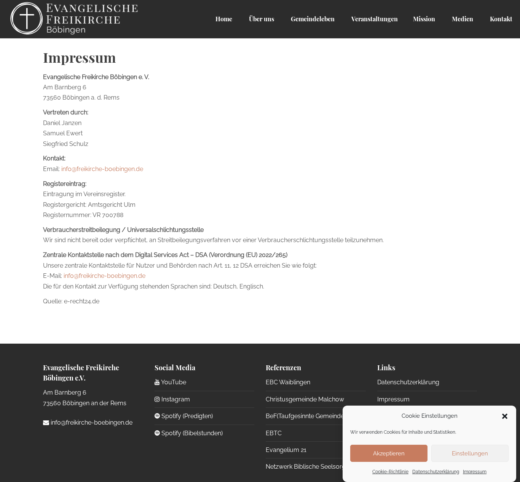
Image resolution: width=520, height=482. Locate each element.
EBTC (274, 433)
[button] (505, 416)
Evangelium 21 (286, 449)
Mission (424, 19)
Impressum (475, 471)
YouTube (173, 382)
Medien (461, 19)
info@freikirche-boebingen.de (102, 169)
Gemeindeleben (312, 19)
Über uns (260, 19)
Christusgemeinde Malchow (305, 399)
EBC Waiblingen (288, 382)
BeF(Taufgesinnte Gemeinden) (307, 416)
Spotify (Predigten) (186, 416)
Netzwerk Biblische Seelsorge (307, 466)
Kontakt (500, 19)
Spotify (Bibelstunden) (191, 433)
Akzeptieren (389, 453)
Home (223, 19)
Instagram (175, 399)
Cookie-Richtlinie (390, 471)
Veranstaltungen (374, 19)
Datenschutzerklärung (435, 471)
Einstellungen (470, 453)
